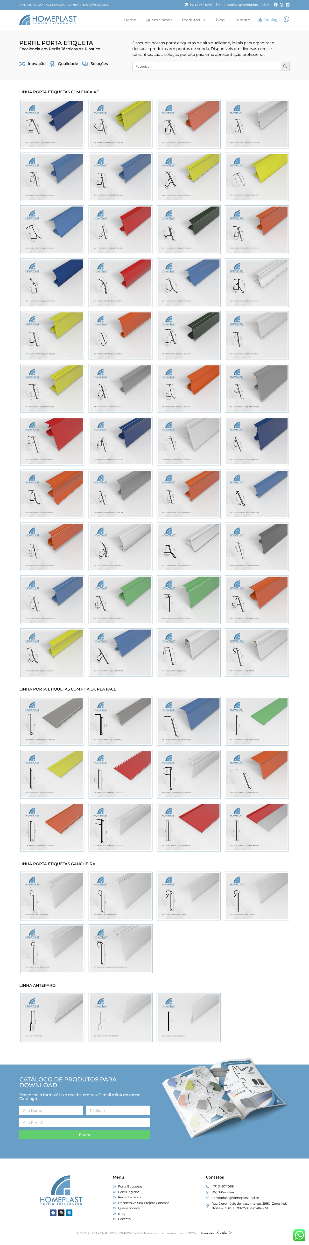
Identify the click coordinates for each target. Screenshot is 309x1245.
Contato (242, 20)
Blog (220, 20)
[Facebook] (276, 5)
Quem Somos (159, 20)
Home (130, 20)
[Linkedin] (288, 5)
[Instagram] (282, 5)
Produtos (191, 20)
